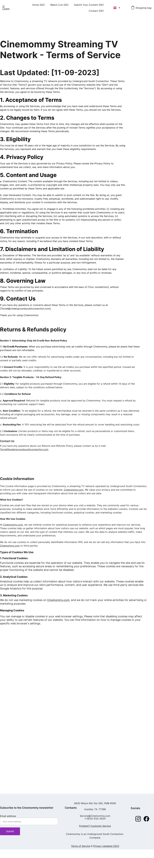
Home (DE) (38, 4)
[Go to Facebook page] (146, 819)
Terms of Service (80, 846)
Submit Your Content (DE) (89, 4)
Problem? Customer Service (95, 825)
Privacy (97, 846)
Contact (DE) (96, 10)
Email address (8, 816)
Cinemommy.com (73, 489)
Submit (10, 831)
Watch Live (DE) (59, 4)
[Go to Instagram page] (138, 819)
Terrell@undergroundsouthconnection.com (24, 449)
